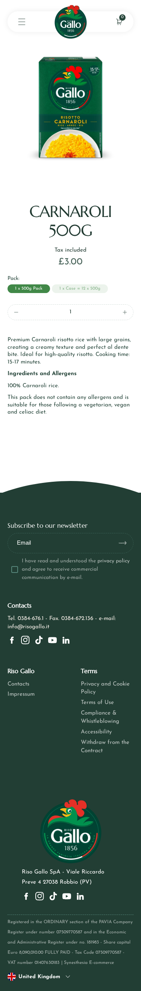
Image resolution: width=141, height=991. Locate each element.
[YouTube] (52, 640)
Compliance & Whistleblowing (100, 717)
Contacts (18, 684)
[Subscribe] (125, 543)
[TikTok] (39, 640)
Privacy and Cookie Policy (105, 688)
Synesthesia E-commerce (89, 962)
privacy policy (113, 561)
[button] (22, 22)
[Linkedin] (66, 640)
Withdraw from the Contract (105, 747)
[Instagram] (25, 640)
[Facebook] (12, 640)
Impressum (21, 694)
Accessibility (96, 732)
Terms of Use (97, 702)
